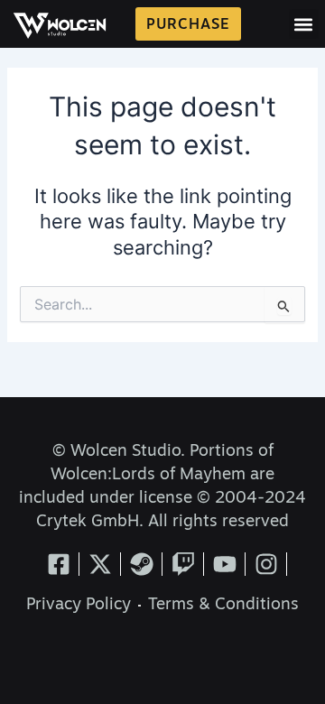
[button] (304, 24)
